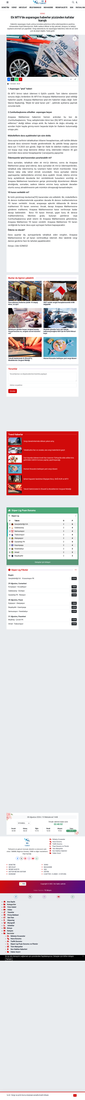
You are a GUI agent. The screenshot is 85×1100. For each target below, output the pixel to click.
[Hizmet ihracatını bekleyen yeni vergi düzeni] (60, 347)
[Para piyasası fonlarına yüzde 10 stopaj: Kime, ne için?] (25, 291)
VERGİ (14, 7)
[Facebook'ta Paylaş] (8, 79)
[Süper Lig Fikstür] (76, 570)
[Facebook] (17, 858)
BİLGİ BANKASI (35, 7)
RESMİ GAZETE (61, 7)
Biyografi (11, 923)
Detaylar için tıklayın (42, 562)
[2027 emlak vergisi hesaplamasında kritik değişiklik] (60, 291)
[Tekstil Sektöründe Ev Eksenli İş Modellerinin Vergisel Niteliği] (25, 347)
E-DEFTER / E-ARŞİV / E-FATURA (55, 874)
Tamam (9, 959)
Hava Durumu (57, 842)
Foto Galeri (11, 907)
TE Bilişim (47, 890)
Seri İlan (10, 918)
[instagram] (44, 897)
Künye (9, 928)
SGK (71, 7)
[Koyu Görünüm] (76, 2)
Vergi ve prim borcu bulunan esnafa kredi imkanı (30, 1095)
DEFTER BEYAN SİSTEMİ (17, 872)
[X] (21, 858)
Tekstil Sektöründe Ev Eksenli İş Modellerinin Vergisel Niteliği (20, 359)
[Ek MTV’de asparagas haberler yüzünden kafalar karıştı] (43, 56)
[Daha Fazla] (20, 79)
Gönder (13, 391)
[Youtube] (33, 858)
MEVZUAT (23, 7)
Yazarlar (10, 912)
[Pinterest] (25, 858)
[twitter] (30, 897)
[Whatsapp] (36, 858)
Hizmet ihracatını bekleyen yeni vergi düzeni (59, 358)
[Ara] (73, 2)
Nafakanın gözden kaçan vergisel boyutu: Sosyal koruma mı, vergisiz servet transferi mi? (24, 331)
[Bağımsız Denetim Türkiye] (40, 2)
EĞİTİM (46, 872)
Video (9, 910)
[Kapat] (83, 956)
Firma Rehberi (13, 915)
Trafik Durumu (57, 844)
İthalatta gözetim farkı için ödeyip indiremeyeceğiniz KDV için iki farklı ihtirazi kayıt (59, 331)
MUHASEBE (48, 7)
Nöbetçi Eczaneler (58, 839)
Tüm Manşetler (57, 849)
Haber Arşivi (56, 853)
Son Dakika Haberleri (59, 851)
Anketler (10, 925)
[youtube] (58, 897)
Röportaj (10, 920)
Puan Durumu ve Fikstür (60, 846)
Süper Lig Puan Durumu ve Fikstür (24, 944)
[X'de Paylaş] (12, 79)
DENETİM (5, 7)
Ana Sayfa (11, 902)
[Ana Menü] (7, 2)
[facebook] (16, 897)
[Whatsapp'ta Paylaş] (16, 79)
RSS (23, 884)
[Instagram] (29, 858)
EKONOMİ (12, 874)
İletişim (10, 931)
